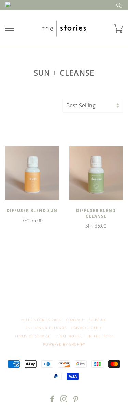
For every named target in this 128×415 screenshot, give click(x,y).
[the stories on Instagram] (64, 400)
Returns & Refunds (46, 327)
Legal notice (69, 336)
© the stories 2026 (41, 319)
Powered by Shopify (64, 344)
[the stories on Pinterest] (76, 400)
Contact (75, 319)
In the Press (101, 336)
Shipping (98, 319)
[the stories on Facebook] (52, 400)
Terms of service (33, 336)
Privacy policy (86, 327)
